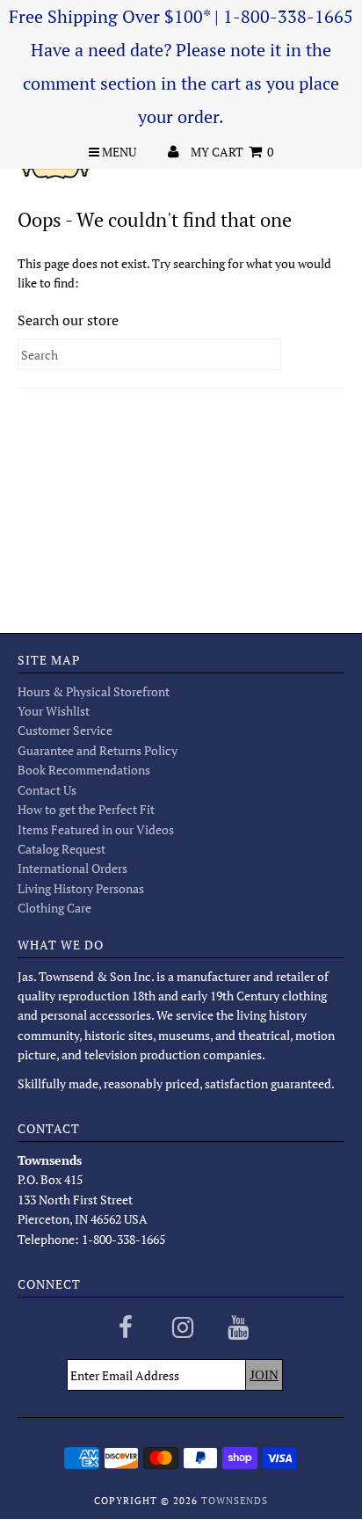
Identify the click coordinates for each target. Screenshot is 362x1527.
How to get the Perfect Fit (86, 809)
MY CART (232, 151)
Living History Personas (81, 888)
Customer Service (65, 730)
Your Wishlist (54, 710)
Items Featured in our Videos (96, 829)
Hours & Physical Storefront (94, 691)
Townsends (234, 1500)
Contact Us (47, 790)
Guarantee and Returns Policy (97, 750)
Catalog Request (61, 848)
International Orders (72, 868)
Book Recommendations (84, 769)
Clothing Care (54, 907)
